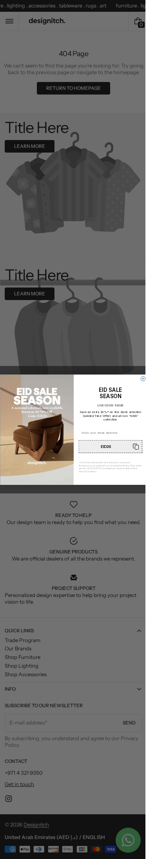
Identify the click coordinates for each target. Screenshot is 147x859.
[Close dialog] (140, 378)
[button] (108, 446)
